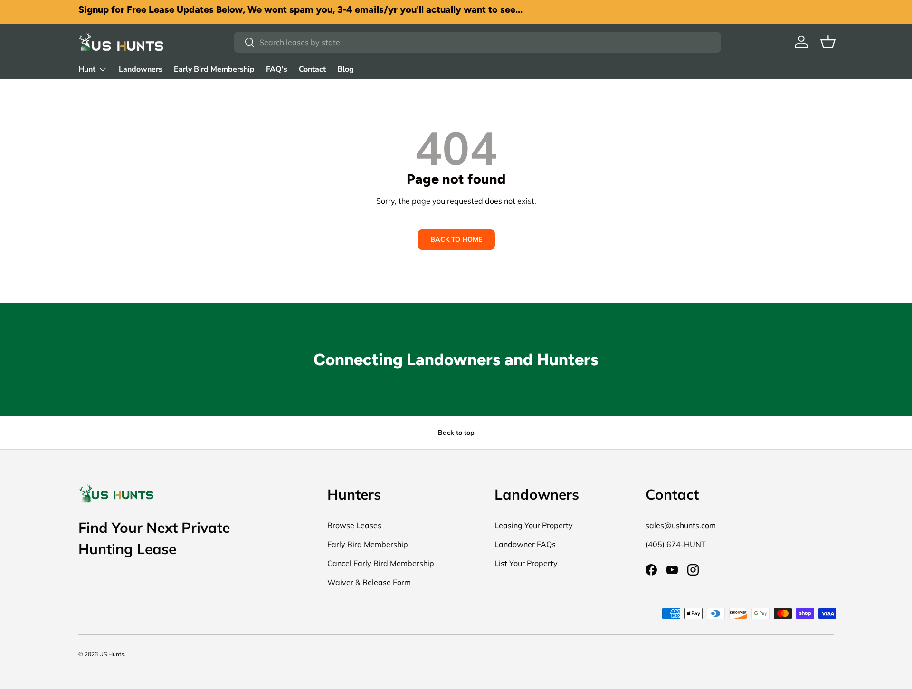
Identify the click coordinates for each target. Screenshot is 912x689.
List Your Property (526, 563)
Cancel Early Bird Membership (380, 563)
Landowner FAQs (525, 544)
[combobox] (477, 42)
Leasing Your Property (533, 525)
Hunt (86, 69)
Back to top (456, 432)
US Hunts (111, 654)
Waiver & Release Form (369, 582)
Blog (345, 69)
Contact (312, 69)
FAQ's (276, 69)
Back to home (456, 239)
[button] (827, 41)
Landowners (140, 69)
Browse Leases (354, 525)
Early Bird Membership (214, 69)
